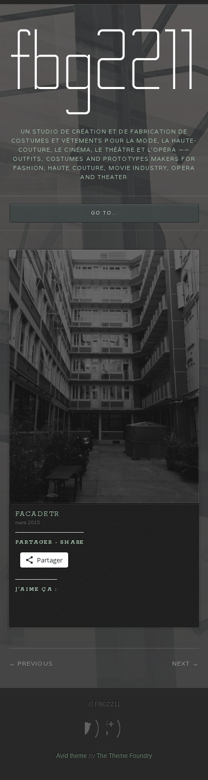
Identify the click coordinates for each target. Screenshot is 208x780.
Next (181, 663)
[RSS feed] (115, 729)
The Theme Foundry (124, 755)
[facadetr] (104, 501)
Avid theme (71, 755)
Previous (35, 663)
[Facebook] (93, 729)
